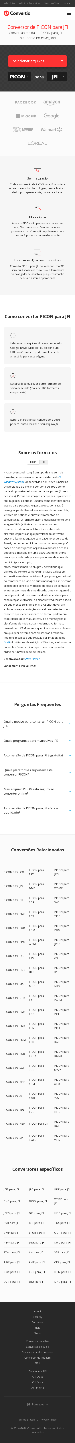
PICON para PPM (14, 942)
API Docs (37, 1376)
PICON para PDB (14, 1025)
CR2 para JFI (62, 1262)
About (37, 1311)
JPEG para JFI (12, 1213)
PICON (33, 462)
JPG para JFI (36, 1189)
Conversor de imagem (37, 1357)
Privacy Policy (48, 1419)
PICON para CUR (14, 928)
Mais (66, 3)
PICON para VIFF (14, 1081)
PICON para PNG (14, 914)
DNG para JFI (62, 1281)
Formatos (37, 1322)
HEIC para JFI (62, 1213)
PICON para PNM (15, 1039)
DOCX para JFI (38, 1201)
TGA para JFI (62, 1223)
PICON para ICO (14, 872)
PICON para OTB (14, 998)
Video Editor (9, 3)
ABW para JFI (12, 1242)
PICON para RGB (14, 1053)
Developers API (37, 1371)
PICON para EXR (14, 956)
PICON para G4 (38, 1123)
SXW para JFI (12, 1252)
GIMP (7, 642)
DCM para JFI (62, 1272)
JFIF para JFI (11, 1189)
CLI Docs (37, 1382)
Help (37, 1327)
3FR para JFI (62, 1252)
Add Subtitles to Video (29, 3)
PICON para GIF (14, 900)
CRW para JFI (12, 1272)
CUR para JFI (37, 1272)
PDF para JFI (62, 1189)
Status (37, 1333)
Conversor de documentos (37, 1352)
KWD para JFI (62, 1242)
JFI (44, 462)
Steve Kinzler (32, 659)
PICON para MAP (14, 984)
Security (37, 1316)
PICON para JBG (14, 1109)
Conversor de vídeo (37, 1341)
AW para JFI (36, 1252)
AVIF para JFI (37, 1262)
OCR (37, 1363)
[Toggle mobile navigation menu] (69, 13)
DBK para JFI (37, 1242)
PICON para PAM (14, 1011)
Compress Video (52, 3)
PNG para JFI (12, 1201)
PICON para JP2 (13, 886)
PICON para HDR (14, 970)
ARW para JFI (12, 1262)
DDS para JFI (37, 1281)
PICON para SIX (13, 1137)
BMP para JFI (12, 1232)
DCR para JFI (12, 1281)
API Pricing (37, 1387)
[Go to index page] (17, 12)
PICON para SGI (14, 1067)
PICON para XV (13, 1095)
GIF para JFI (36, 1213)
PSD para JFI (11, 1223)
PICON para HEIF (14, 1123)
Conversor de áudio (37, 1346)
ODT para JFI (62, 1232)
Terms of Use (27, 1419)
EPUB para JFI (38, 1232)
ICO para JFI (36, 1223)
